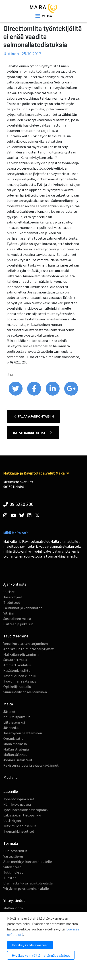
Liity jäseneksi (14, 722)
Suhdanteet (12, 867)
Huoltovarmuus (15, 851)
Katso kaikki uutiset (31, 433)
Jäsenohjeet (12, 597)
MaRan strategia (16, 749)
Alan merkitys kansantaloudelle (27, 861)
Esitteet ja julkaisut (18, 624)
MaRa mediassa (15, 744)
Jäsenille (10, 791)
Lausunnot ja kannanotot (22, 608)
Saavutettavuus (15, 659)
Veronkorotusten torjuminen (25, 643)
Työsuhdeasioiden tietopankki (26, 809)
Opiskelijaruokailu (17, 686)
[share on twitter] (16, 394)
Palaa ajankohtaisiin (35, 416)
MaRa (8, 704)
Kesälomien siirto (17, 670)
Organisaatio (13, 738)
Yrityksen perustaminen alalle (26, 888)
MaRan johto (13, 908)
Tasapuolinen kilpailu (19, 676)
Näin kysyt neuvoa (17, 804)
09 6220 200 (21, 504)
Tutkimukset (13, 872)
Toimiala (10, 843)
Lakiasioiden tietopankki (22, 815)
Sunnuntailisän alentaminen (25, 692)
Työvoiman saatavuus (19, 681)
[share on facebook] (34, 394)
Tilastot (9, 877)
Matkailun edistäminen (21, 654)
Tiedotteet (11, 602)
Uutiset (9, 591)
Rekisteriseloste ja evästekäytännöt (31, 765)
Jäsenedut (11, 727)
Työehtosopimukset (18, 799)
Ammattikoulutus (17, 665)
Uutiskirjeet (12, 820)
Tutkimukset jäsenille (20, 826)
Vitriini (8, 613)
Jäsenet (9, 711)
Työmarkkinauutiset (18, 831)
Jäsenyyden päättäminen (22, 733)
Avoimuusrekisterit (18, 760)
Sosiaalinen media (17, 618)
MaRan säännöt (15, 754)
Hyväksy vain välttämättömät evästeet (41, 955)
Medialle (10, 777)
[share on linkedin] (53, 394)
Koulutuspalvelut (16, 717)
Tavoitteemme (15, 636)
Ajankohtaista (15, 584)
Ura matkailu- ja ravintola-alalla (28, 883)
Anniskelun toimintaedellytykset (28, 649)
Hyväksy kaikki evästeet (30, 945)
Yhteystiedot (14, 900)
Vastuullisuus (13, 856)
